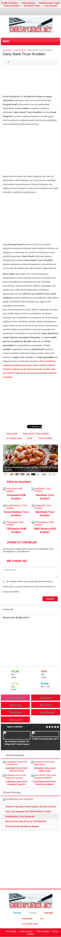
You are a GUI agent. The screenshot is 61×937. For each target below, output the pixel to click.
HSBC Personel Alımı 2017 (45, 739)
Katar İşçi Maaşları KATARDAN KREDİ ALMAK (28, 811)
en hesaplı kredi (14, 438)
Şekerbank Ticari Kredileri (45, 514)
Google (32, 913)
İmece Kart (45, 705)
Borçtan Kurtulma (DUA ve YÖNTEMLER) (25, 821)
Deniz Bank (11, 433)
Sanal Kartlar (46, 712)
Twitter (17, 913)
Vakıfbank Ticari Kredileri (45, 497)
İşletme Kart (16, 719)
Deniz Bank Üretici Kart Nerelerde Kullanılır (44, 782)
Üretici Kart (15, 712)
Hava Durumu (28, 3)
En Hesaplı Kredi (30, 923)
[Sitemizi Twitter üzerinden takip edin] (19, 12)
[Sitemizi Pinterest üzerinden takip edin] (36, 12)
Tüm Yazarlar (50, 5)
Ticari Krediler (19, 50)
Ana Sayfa (11, 931)
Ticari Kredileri (45, 438)
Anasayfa (7, 50)
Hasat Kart (15, 705)
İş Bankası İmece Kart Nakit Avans (45, 769)
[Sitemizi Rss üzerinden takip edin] (41, 12)
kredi (29, 438)
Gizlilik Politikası (9, 3)
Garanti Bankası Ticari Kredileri (16, 514)
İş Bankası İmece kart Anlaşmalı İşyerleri (16, 782)
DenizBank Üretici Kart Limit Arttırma (16, 769)
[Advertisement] (30, 80)
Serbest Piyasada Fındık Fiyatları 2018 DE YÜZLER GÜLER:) (32, 806)
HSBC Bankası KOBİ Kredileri (45, 530)
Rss (42, 918)
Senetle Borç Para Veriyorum (20, 816)
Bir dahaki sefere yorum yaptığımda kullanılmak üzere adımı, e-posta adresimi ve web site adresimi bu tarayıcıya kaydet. (29, 586)
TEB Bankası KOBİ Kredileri (16, 530)
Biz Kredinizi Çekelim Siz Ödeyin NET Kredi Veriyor (16, 742)
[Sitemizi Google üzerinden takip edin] (25, 12)
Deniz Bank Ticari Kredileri (36, 433)
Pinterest (27, 918)
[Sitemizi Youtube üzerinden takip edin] (30, 12)
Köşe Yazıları (16, 697)
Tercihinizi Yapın (32, 5)
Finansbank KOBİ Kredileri (16, 497)
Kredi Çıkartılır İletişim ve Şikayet (22, 826)
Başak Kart (45, 697)
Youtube (48, 913)
